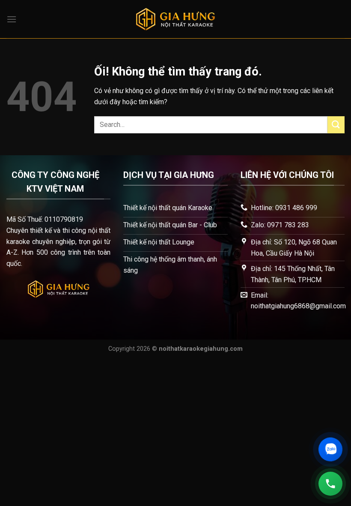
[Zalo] (330, 449)
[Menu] (11, 19)
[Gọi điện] (330, 484)
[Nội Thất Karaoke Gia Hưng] (175, 19)
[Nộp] (336, 124)
